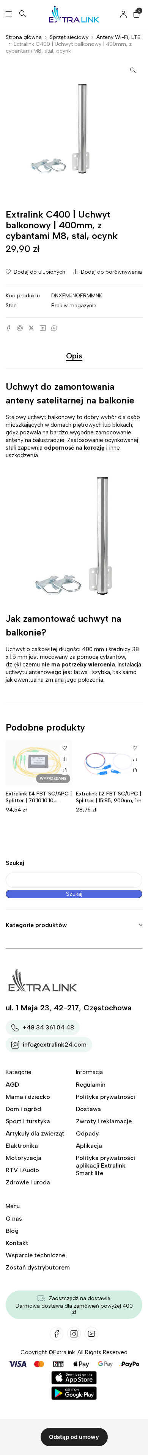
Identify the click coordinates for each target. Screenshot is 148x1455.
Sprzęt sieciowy (69, 37)
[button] (133, 70)
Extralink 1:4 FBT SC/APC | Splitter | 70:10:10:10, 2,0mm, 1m (39, 800)
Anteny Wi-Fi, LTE (118, 37)
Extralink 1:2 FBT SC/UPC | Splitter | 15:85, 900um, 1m (109, 797)
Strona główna (24, 37)
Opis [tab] (74, 355)
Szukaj (15, 862)
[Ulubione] (64, 748)
